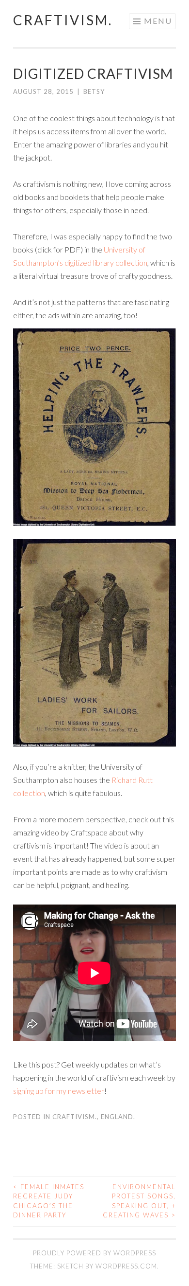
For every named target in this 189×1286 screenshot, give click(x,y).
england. (118, 1117)
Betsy (94, 91)
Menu (158, 20)
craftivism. (62, 20)
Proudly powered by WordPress (94, 1253)
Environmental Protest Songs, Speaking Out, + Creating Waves (139, 1201)
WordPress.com (126, 1266)
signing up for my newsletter (58, 1090)
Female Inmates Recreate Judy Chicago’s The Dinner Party (48, 1201)
